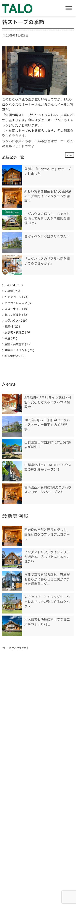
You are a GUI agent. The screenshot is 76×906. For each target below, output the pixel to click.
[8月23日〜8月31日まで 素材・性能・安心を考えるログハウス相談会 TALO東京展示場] (12, 404)
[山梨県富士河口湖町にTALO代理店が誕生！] (12, 449)
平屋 (10, 338)
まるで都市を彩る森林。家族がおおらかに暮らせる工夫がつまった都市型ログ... (47, 579)
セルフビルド (15, 315)
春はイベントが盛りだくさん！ (47, 236)
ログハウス (15, 321)
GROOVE (12, 285)
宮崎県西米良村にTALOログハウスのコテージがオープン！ (47, 489)
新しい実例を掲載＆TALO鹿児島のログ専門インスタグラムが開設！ (47, 196)
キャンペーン (15, 297)
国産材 (11, 326)
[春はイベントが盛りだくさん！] (12, 242)
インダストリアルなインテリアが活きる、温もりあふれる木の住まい (47, 557)
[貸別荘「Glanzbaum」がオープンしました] (12, 175)
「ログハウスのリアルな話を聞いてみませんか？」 (47, 261)
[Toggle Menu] (68, 8)
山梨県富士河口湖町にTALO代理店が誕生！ (47, 444)
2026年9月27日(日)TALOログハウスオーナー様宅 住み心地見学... (47, 425)
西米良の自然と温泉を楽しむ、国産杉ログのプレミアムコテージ (47, 534)
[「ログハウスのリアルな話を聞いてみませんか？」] (12, 265)
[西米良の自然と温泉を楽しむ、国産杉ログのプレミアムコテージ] (12, 536)
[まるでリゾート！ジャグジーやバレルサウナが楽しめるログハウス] (12, 603)
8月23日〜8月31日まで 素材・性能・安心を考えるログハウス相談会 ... (48, 402)
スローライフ (15, 309)
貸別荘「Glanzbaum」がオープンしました (47, 171)
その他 (12, 291)
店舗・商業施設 (16, 344)
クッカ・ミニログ (17, 303)
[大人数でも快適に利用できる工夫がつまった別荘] (12, 626)
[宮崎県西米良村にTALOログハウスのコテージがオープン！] (12, 493)
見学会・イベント (18, 350)
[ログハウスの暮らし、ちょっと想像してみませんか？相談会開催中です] (12, 220)
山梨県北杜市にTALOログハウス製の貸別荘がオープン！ (47, 467)
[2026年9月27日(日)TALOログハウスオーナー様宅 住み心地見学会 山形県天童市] (12, 426)
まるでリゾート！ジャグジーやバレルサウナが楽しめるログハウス (47, 602)
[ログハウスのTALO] (17, 8)
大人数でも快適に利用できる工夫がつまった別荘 (47, 621)
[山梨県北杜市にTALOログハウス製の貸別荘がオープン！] (12, 471)
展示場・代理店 (17, 332)
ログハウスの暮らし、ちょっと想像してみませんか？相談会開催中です (47, 218)
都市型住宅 (14, 356)
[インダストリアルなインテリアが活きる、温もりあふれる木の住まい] (12, 558)
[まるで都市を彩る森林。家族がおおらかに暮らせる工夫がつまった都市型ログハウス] (12, 581)
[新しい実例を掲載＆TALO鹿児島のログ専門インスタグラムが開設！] (12, 198)
